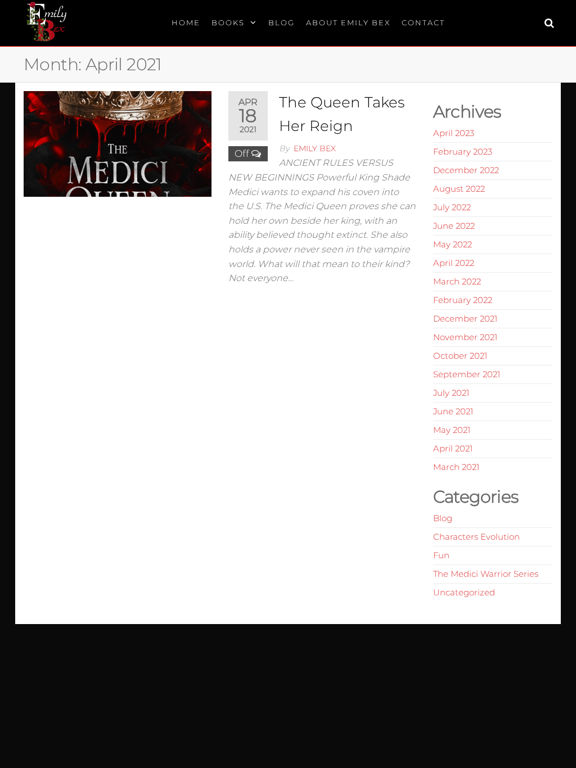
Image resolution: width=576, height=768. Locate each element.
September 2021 (466, 374)
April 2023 (453, 133)
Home (186, 22)
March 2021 (456, 467)
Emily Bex (315, 148)
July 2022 (452, 207)
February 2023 (462, 151)
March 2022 (457, 281)
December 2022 (466, 170)
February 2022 (462, 300)
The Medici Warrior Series (485, 573)
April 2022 (453, 262)
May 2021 (451, 429)
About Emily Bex (348, 22)
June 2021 (453, 411)
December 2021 (465, 318)
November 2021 (465, 337)
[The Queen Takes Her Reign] (118, 142)
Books (228, 22)
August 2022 (459, 188)
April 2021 (452, 448)
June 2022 (454, 225)
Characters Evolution (476, 536)
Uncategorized (464, 592)
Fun (441, 555)
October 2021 (460, 355)
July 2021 (451, 392)
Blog (281, 22)
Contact (423, 22)
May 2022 (452, 244)
